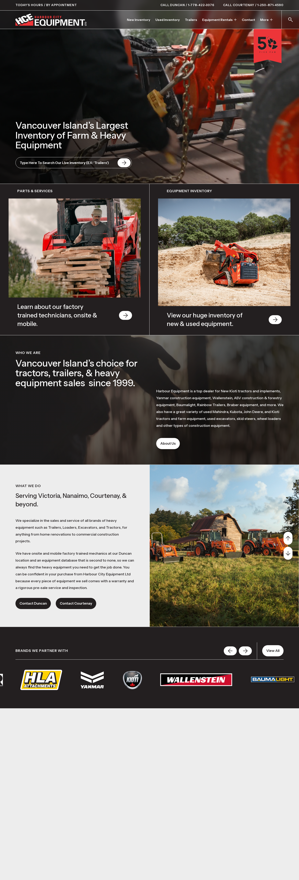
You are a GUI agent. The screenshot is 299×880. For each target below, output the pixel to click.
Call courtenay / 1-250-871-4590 (253, 5)
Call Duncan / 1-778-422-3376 (187, 5)
